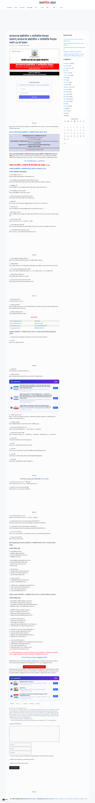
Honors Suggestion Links (16, 321)
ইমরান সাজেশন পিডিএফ (26, 712)
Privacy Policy (76, 798)
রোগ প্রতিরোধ (66, 106)
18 (71, 133)
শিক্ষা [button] (36, 7)
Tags (86, 798)
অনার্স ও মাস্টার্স (15, 708)
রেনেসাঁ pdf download (26, 717)
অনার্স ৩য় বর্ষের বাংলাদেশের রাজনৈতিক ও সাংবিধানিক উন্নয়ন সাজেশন (22, 718)
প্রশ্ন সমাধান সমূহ (37, 321)
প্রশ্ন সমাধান (22, 7)
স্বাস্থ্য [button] (47, 7)
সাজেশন (15, 7)
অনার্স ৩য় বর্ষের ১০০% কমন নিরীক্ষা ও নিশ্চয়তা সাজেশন (19, 709)
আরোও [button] (54, 7)
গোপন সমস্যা (65, 89)
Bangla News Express (31, 798)
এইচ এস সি (65, 82)
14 (80, 130)
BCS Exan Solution (39, 323)
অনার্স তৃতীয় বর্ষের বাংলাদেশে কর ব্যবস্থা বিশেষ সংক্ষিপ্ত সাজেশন (40, 711)
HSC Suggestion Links (15, 325)
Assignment (66, 63)
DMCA (70, 798)
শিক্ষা (11, 708)
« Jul (64, 143)
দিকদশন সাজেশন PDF (13, 714)
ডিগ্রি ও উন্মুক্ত (66, 94)
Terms (66, 798)
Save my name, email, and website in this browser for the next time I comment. (32, 756)
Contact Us (61, 798)
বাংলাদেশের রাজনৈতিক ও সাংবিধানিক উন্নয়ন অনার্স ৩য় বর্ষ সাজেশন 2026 (27, 168)
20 (77, 133)
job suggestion (67, 68)
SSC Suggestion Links (15, 328)
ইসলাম (42, 7)
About (57, 798)
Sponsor (82, 798)
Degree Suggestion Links (16, 323)
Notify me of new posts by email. (19, 763)
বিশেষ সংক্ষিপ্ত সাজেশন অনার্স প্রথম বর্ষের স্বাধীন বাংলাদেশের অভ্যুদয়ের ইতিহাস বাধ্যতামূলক (35, 715)
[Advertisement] (47, 20)
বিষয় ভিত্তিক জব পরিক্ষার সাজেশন (39, 328)
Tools (61, 7)
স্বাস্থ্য (64, 115)
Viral (64, 70)
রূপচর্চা (64, 104)
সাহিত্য (64, 113)
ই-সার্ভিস (65, 77)
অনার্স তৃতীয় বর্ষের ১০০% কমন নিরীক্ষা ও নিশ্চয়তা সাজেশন (21, 711)
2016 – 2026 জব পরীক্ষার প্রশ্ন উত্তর (41, 325)
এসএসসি (65, 85)
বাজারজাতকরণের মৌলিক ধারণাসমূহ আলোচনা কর (72, 52)
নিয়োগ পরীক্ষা (9, 7)
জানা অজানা (65, 92)
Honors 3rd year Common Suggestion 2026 (34, 657)
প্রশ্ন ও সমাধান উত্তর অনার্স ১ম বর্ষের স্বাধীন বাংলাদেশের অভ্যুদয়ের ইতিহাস (29, 714)
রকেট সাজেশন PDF (17, 717)
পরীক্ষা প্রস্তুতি (29, 7)
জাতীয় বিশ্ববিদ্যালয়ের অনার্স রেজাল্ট (52, 712)
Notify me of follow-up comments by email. (22, 759)
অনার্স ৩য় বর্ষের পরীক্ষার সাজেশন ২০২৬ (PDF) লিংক (34, 161)
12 (74, 130)
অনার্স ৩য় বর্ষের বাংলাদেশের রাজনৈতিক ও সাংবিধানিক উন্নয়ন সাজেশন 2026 (28, 132)
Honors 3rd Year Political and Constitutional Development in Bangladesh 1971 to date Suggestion (33, 720)
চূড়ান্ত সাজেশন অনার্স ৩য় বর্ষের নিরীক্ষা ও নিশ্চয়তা (39, 712)
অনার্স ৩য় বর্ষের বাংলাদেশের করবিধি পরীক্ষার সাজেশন (37, 709)
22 (83, 133)
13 (77, 130)
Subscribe (34, 97)
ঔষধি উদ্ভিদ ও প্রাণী (67, 87)
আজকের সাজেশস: (12, 661)
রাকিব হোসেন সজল (31, 478)
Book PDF (66, 66)
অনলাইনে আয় (66, 73)
